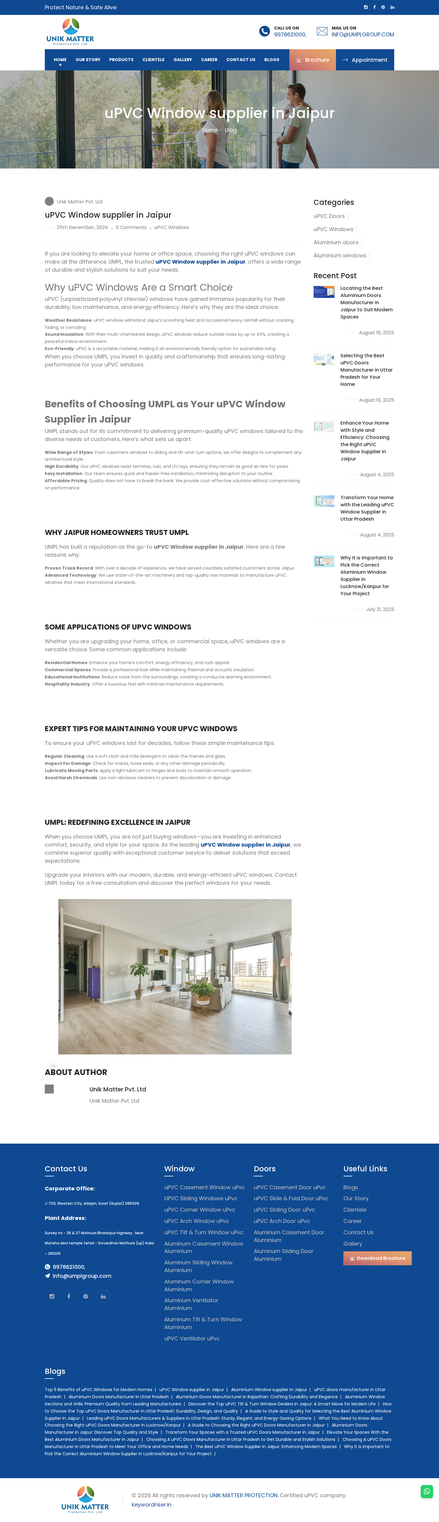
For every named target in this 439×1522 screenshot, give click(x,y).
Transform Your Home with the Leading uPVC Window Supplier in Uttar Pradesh (367, 508)
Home (60, 60)
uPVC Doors (329, 216)
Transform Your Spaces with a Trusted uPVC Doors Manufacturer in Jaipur (242, 1432)
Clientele (153, 60)
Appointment (369, 60)
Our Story (88, 60)
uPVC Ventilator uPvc (192, 1338)
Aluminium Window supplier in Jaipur (269, 1390)
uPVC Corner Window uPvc (199, 1209)
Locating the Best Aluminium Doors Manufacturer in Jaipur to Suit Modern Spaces (366, 302)
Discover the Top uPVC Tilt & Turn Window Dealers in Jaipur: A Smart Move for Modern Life (282, 1404)
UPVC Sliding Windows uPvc (200, 1198)
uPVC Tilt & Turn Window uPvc (203, 1232)
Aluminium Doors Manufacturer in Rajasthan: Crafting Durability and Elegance (257, 1397)
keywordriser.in (151, 1504)
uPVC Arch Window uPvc (196, 1221)
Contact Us (240, 60)
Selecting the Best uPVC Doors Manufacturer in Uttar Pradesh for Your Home (366, 370)
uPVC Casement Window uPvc (204, 1187)
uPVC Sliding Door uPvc (284, 1209)
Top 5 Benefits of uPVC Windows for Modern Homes (98, 1390)
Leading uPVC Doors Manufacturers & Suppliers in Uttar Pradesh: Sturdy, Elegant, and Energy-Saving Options (199, 1418)
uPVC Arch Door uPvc (282, 1221)
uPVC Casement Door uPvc (290, 1187)
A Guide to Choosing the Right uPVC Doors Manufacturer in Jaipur (256, 1425)
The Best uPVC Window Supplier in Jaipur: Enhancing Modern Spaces (266, 1447)
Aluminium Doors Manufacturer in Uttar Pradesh (119, 1397)
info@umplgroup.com (363, 34)
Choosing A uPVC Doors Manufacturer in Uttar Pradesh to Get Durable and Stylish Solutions (240, 1439)
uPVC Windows (334, 229)
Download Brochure (381, 1258)
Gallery (183, 60)
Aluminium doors (336, 242)
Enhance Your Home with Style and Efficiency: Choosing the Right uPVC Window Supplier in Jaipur (364, 441)
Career (209, 60)
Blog (231, 130)
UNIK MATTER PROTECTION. (244, 1495)
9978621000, (290, 34)
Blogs (271, 60)
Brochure (316, 60)
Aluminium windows (340, 255)
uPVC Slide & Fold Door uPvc (291, 1198)
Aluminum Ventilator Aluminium (191, 1304)
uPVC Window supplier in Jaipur (191, 1390)
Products (121, 60)
